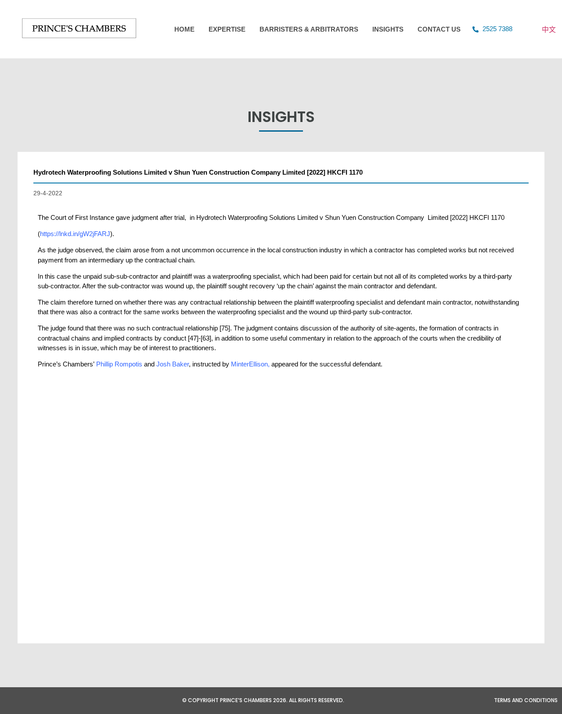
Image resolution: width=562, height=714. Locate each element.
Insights (387, 29)
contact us (439, 29)
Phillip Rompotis (119, 364)
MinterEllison (249, 364)
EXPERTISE (227, 29)
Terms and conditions (526, 700)
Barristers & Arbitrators (308, 29)
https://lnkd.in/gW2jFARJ (75, 233)
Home (184, 29)
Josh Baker (172, 364)
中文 (549, 29)
